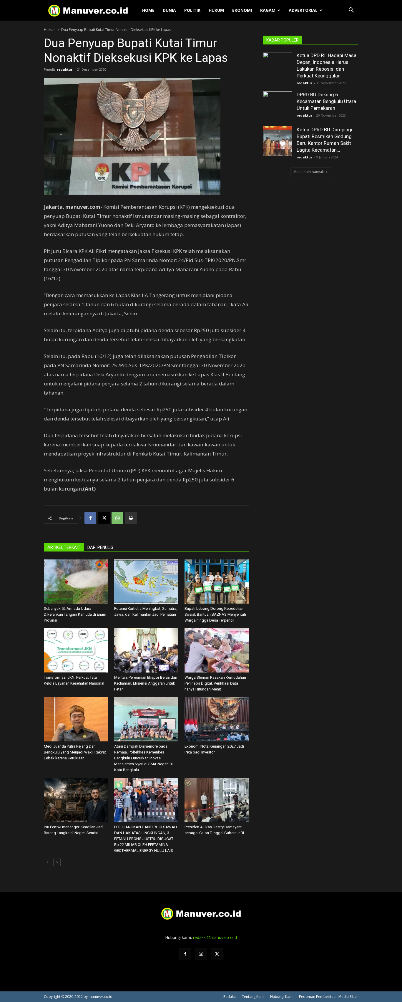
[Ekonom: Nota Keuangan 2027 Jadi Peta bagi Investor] (217, 719)
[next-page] (57, 862)
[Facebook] (90, 518)
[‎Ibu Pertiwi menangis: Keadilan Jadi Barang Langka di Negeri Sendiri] (76, 800)
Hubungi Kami (281, 996)
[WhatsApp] (117, 518)
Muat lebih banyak (308, 171)
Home (148, 10)
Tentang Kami (253, 996)
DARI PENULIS (100, 547)
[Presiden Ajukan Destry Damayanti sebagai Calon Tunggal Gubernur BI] (217, 800)
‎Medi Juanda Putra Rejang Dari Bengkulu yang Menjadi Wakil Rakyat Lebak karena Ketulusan (75, 752)
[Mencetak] (131, 518)
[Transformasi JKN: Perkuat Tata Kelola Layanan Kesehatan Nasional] (76, 650)
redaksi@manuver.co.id (215, 937)
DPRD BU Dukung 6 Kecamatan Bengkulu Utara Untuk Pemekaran (326, 101)
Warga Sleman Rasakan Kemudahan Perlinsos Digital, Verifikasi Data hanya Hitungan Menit (215, 683)
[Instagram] (201, 954)
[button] (351, 11)
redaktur (64, 69)
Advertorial (303, 10)
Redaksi (229, 996)
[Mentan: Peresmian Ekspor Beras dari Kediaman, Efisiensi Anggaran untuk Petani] (146, 650)
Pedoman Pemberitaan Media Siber (328, 996)
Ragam (267, 10)
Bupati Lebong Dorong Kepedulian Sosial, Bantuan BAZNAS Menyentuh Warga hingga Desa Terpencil (215, 614)
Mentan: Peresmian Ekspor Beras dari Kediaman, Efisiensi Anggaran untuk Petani (145, 683)
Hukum (216, 10)
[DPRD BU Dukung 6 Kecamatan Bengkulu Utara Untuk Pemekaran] (277, 106)
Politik (192, 10)
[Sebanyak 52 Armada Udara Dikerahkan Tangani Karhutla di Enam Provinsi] (76, 581)
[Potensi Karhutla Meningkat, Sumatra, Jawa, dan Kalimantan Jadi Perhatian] (146, 581)
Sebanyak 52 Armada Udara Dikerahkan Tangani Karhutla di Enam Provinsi (75, 614)
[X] (104, 518)
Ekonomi (242, 10)
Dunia (169, 10)
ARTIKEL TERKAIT (63, 547)
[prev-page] (47, 862)
